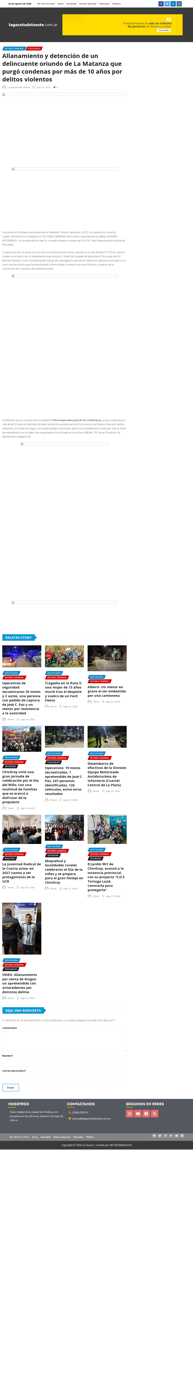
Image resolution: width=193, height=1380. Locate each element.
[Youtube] (138, 1113)
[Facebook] (146, 1113)
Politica (116, 3)
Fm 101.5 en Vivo (46, 3)
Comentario (9, 1028)
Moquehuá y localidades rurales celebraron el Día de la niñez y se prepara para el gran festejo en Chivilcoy (64, 872)
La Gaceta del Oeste (19, 87)
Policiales (104, 3)
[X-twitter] (154, 1113)
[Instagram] (129, 1113)
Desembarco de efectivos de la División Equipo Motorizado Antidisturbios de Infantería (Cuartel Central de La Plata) (107, 774)
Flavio (11, 719)
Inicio (60, 3)
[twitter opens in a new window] (167, 3)
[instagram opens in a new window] (179, 3)
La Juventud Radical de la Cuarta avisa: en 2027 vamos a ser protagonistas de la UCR (21, 872)
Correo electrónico (14, 1070)
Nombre (8, 1055)
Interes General (87, 3)
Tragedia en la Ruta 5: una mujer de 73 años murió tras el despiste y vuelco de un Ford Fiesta (63, 691)
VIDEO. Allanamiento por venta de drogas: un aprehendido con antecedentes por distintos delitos (19, 983)
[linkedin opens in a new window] (173, 3)
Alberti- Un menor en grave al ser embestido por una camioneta (107, 691)
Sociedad (71, 3)
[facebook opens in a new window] (161, 3)
